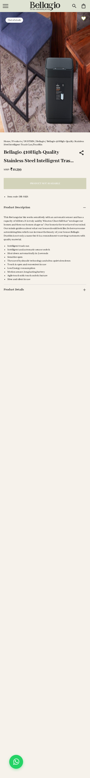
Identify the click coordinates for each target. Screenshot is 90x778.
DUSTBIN (29, 141)
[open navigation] (5, 6)
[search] (74, 6)
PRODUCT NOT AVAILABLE (45, 183)
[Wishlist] (83, 18)
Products (17, 141)
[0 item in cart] (83, 6)
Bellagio (40, 141)
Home (7, 141)
